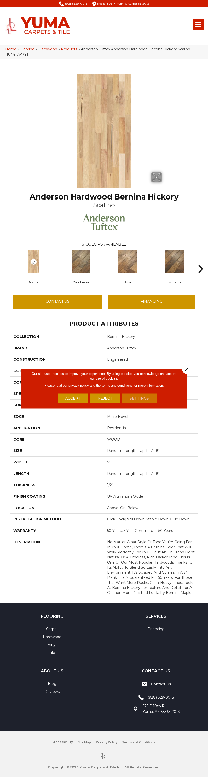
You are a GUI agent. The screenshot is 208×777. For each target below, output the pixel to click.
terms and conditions (117, 385)
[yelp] (103, 756)
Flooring (27, 49)
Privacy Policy (106, 742)
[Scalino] (33, 262)
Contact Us (58, 301)
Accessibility (63, 742)
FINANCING (151, 301)
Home (10, 49)
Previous (8, 261)
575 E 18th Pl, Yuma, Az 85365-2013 (123, 3)
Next (200, 261)
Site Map (84, 742)
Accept (72, 398)
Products (69, 49)
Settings (139, 398)
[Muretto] (174, 262)
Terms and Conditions (138, 742)
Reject (105, 398)
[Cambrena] (80, 262)
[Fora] (127, 262)
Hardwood (48, 49)
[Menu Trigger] (198, 24)
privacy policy (78, 385)
